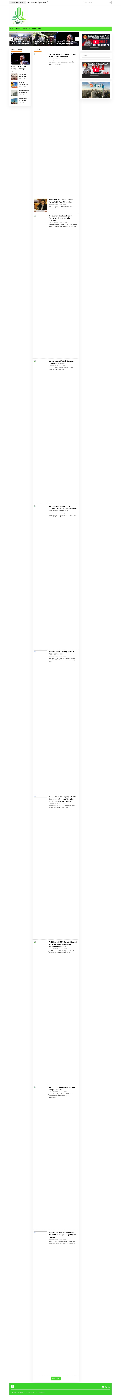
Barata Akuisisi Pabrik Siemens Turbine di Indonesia (61, 362)
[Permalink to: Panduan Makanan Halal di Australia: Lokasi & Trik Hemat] (14, 85)
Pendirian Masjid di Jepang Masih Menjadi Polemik (24, 91)
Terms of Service (30, 1392)
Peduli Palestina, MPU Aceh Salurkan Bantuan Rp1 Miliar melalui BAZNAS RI (21, 43)
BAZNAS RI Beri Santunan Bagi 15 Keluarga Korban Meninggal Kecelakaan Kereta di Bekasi (43, 43)
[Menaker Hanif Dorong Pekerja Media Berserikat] (52, 661)
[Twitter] (106, 1387)
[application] (96, 42)
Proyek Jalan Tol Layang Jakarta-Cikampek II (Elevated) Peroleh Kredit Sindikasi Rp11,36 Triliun (62, 799)
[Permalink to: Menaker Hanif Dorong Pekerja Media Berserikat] (40, 721)
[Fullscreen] (108, 48)
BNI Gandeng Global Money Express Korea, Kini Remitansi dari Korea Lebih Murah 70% (62, 508)
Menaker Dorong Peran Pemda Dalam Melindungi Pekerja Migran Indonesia (62, 1234)
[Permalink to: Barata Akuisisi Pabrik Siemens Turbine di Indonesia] (40, 431)
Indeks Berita (41, 1392)
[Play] (84, 48)
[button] (110, 2)
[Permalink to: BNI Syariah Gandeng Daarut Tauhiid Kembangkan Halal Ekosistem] (40, 286)
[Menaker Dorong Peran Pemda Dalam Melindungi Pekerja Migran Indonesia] (74, 1243)
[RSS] (109, 1387)
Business (51, 59)
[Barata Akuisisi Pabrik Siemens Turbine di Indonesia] (66, 369)
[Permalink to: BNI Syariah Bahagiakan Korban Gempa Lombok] (40, 1157)
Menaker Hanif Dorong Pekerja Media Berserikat (61, 652)
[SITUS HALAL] (18, 15)
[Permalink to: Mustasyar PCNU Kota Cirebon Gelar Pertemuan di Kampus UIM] (14, 101)
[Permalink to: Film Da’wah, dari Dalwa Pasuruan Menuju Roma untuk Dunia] (14, 77)
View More (55, 1378)
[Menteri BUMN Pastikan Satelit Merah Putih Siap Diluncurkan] (66, 208)
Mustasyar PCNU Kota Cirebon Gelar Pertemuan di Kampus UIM (24, 99)
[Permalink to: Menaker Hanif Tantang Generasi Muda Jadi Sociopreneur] (40, 124)
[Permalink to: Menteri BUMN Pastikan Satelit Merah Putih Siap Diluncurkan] (40, 205)
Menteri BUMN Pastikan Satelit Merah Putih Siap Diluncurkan (61, 201)
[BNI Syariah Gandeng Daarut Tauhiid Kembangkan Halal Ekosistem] (76, 226)
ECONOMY (55, 59)
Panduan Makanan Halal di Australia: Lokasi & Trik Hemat (23, 83)
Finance (56, 222)
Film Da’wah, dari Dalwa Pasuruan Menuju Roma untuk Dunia (23, 75)
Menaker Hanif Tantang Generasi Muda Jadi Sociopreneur (62, 55)
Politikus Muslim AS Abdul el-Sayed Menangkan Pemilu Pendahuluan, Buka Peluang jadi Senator (66, 43)
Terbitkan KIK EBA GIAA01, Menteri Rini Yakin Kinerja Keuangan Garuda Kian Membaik (63, 944)
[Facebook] (103, 1387)
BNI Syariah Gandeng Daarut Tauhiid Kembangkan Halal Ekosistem (60, 218)
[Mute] (105, 48)
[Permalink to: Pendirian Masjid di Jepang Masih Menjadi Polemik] (14, 93)
